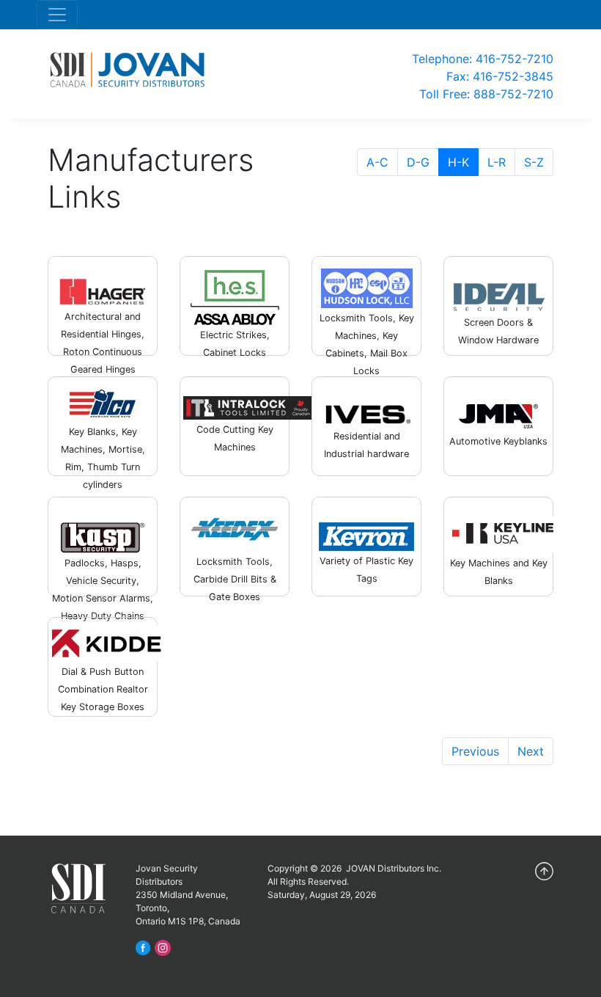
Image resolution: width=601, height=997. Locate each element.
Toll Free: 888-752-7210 (486, 94)
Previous (475, 751)
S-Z (534, 162)
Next (530, 751)
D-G (418, 162)
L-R (496, 162)
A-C (377, 162)
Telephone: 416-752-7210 (482, 58)
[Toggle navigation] (57, 14)
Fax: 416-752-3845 (499, 76)
